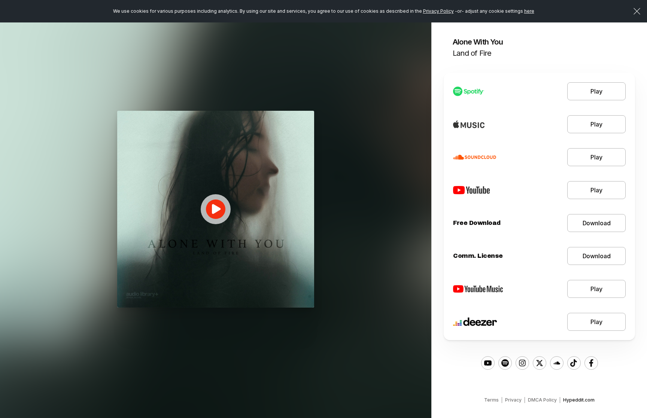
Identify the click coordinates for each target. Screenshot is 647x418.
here (529, 11)
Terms (491, 400)
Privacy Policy (438, 11)
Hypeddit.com (579, 400)
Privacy (513, 400)
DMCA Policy (542, 400)
